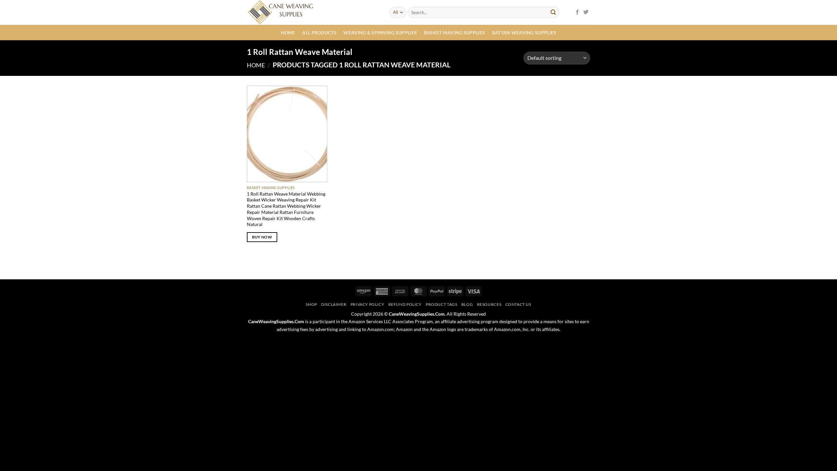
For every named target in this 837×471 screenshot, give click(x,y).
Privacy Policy (367, 304)
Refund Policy (405, 304)
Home (288, 32)
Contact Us (518, 304)
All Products (319, 32)
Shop (311, 304)
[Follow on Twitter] (586, 12)
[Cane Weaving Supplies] (313, 12)
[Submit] (553, 12)
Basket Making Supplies (454, 32)
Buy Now (262, 237)
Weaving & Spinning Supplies (380, 32)
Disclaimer (333, 304)
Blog (467, 304)
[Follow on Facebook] (577, 12)
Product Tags (441, 304)
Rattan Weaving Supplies (524, 32)
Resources (489, 304)
